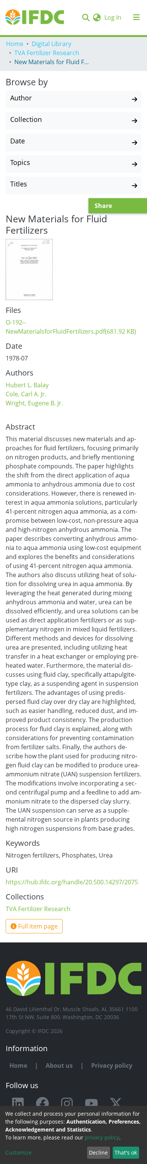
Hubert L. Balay (27, 385)
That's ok (126, 1152)
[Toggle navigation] (136, 17)
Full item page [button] (37, 926)
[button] (96, 17)
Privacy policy (111, 1065)
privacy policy (102, 1137)
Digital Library (51, 44)
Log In (113, 17)
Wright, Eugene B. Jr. (34, 403)
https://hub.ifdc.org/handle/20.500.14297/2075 (72, 882)
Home (14, 44)
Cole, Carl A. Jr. (26, 394)
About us (59, 1065)
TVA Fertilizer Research (46, 53)
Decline (98, 1152)
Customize (18, 1152)
